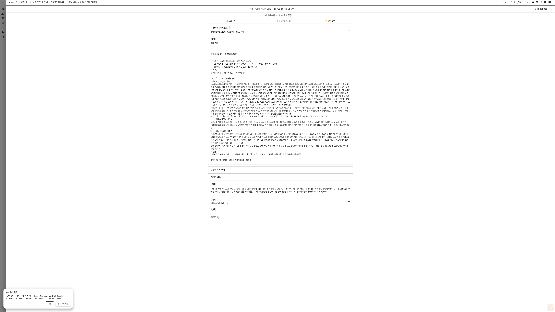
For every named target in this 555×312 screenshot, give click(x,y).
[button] (280, 30)
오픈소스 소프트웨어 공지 (550, 310)
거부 (49, 304)
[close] (550, 9)
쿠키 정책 (93, 2)
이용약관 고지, (85, 2)
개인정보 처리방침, (73, 2)
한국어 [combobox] (520, 2)
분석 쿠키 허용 (63, 304)
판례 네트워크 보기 (284, 21)
